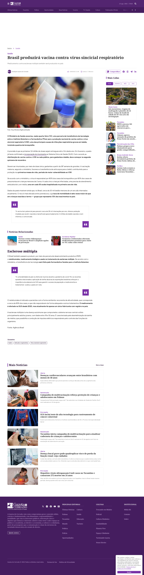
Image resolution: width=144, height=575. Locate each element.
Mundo (64, 524)
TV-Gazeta (86, 10)
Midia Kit (127, 510)
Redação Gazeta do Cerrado (20, 71)
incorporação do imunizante (35, 154)
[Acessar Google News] (59, 506)
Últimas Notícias (12, 10)
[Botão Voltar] (132, 10)
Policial (99, 514)
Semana (117, 83)
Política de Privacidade (67, 562)
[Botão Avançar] (135, 10)
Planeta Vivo (101, 528)
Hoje (109, 83)
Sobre (126, 519)
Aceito (129, 572)
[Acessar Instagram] (47, 506)
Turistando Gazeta (103, 538)
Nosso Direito (101, 542)
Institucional (130, 504)
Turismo (75, 10)
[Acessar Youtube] (55, 506)
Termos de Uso (52, 562)
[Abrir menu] (8, 3)
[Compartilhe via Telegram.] (131, 71)
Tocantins (26, 10)
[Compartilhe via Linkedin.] (135, 71)
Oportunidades (48, 10)
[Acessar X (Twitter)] (43, 506)
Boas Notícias (63, 10)
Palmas (65, 514)
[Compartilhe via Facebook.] (123, 71)
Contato (127, 514)
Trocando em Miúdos (104, 510)
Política (36, 10)
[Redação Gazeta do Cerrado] (9, 72)
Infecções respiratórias (21, 343)
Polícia (64, 533)
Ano (133, 83)
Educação (126, 10)
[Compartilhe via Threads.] (127, 71)
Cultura (98, 10)
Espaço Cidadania (102, 533)
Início (9, 48)
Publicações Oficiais (112, 10)
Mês (125, 83)
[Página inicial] (17, 506)
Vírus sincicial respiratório (38, 343)
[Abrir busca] (135, 3)
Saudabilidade (101, 524)
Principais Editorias (71, 504)
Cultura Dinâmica (102, 519)
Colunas (100, 504)
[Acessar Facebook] (51, 506)
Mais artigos (100, 365)
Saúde (18, 48)
